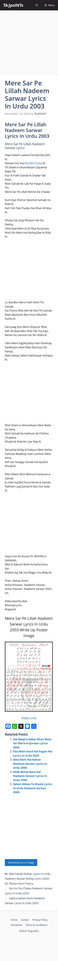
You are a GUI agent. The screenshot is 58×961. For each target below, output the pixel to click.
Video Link (29, 718)
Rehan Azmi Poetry (21, 883)
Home (14, 919)
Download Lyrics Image (21, 862)
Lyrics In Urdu (41, 874)
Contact (25, 919)
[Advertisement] (29, 42)
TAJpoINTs (13, 5)
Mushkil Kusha (33, 163)
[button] (36, 5)
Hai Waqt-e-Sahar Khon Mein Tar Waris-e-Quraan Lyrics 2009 (32, 743)
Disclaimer (17, 924)
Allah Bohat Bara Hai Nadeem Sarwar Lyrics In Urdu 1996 (30, 776)
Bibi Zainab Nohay (20, 874)
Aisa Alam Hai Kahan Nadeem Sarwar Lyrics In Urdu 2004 (30, 764)
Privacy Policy (40, 919)
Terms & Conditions (36, 924)
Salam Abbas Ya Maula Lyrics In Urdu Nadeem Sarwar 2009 (32, 788)
